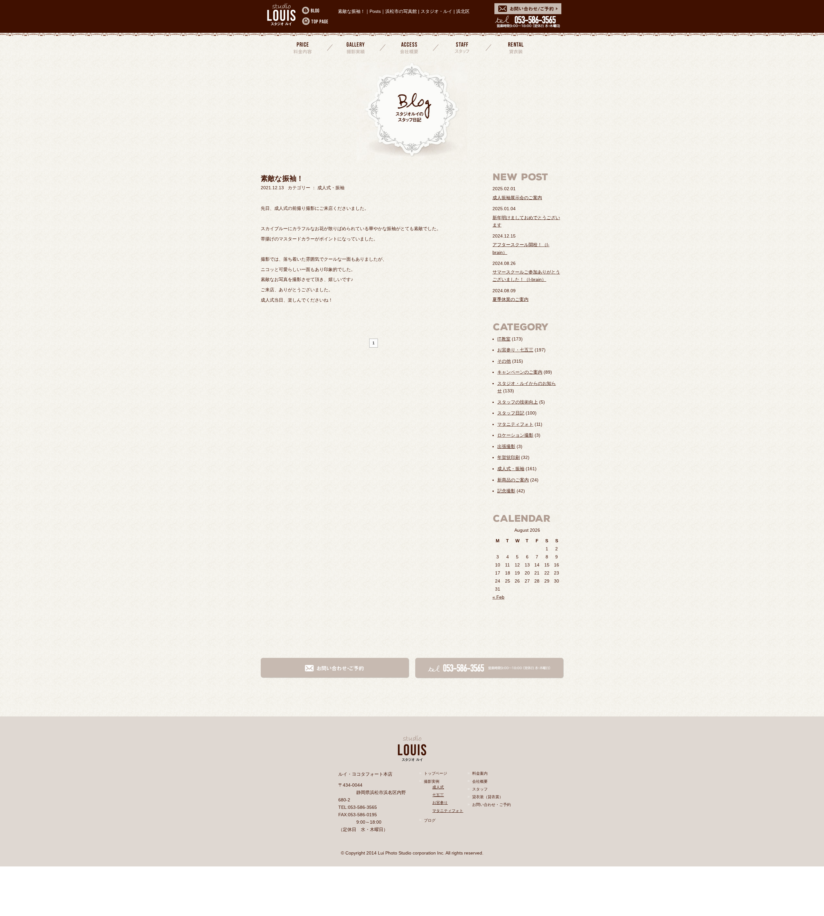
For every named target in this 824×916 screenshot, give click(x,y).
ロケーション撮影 (515, 435)
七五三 (438, 795)
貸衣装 (515, 47)
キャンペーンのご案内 (519, 372)
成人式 (438, 787)
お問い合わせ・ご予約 (491, 805)
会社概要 (409, 47)
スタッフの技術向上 (517, 402)
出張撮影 (506, 446)
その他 (504, 361)
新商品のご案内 (513, 479)
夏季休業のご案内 (510, 299)
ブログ (429, 820)
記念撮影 (506, 490)
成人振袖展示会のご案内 (517, 197)
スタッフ (462, 47)
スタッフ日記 (510, 413)
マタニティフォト (515, 424)
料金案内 (303, 47)
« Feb (498, 597)
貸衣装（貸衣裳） (487, 797)
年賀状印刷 (508, 457)
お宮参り (440, 803)
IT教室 (503, 338)
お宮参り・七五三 (515, 349)
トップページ (435, 773)
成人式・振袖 (510, 468)
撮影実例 (431, 781)
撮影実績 (356, 47)
